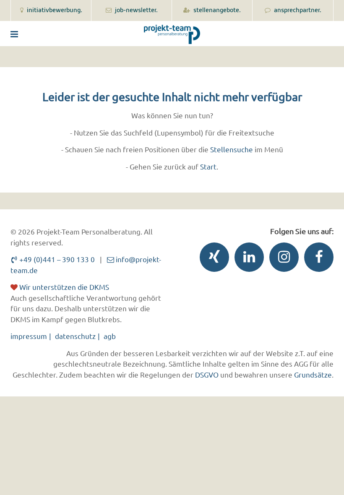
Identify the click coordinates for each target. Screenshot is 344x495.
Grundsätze (313, 374)
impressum (28, 335)
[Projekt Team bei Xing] (212, 259)
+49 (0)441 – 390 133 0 (56, 259)
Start (208, 166)
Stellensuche (231, 149)
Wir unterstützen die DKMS (63, 286)
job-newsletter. (136, 10)
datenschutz (75, 335)
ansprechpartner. (297, 10)
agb (110, 335)
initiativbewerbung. (54, 10)
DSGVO (207, 374)
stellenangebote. (216, 10)
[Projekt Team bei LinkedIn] (247, 259)
